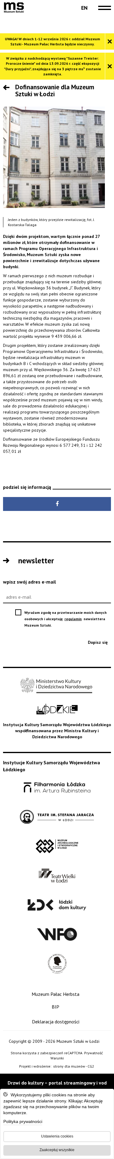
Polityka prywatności (22, 1122)
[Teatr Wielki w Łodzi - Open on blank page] (57, 875)
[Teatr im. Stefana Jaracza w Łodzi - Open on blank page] (57, 817)
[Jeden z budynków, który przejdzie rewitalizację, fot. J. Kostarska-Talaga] (54, 157)
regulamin (73, 619)
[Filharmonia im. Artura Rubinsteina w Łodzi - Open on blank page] (57, 787)
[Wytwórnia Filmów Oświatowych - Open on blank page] (57, 934)
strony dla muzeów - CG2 (74, 1066)
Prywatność (93, 1053)
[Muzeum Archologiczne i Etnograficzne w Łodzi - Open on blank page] (57, 846)
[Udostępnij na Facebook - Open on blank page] (57, 504)
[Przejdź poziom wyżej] (7, 88)
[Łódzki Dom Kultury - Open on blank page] (57, 905)
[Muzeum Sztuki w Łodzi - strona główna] (14, 8)
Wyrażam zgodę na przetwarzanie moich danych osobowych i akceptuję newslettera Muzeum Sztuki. (65, 619)
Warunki (57, 1058)
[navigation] (103, 8)
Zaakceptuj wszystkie (57, 1150)
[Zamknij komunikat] (109, 41)
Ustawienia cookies (57, 1136)
